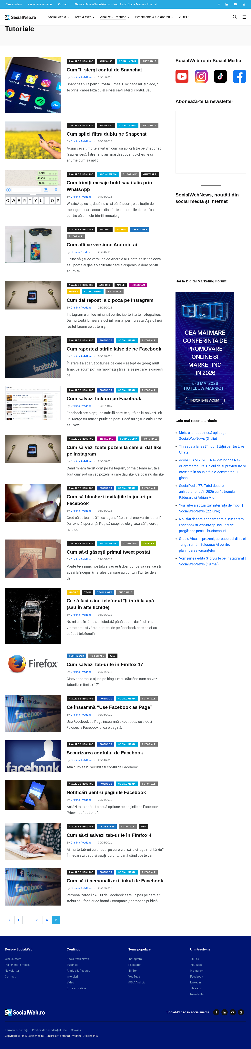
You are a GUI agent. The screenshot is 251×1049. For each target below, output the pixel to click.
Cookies (76, 1030)
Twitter (148, 543)
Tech (87, 592)
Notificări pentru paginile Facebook (106, 792)
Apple (121, 285)
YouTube (134, 976)
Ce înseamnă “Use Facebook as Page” (109, 707)
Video (70, 982)
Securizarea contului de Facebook (105, 752)
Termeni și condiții (16, 1030)
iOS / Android (137, 982)
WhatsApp (150, 174)
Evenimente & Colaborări (152, 17)
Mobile (121, 229)
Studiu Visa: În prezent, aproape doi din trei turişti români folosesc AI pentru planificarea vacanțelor (212, 544)
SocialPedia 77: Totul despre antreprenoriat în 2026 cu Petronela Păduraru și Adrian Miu (207, 491)
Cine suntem (14, 4)
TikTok (132, 970)
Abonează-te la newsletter (204, 101)
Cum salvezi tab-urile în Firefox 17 (105, 664)
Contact (63, 4)
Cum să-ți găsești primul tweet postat (108, 552)
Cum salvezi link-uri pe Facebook (104, 398)
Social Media (57, 17)
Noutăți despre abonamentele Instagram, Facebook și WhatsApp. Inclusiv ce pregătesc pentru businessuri (211, 525)
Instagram (138, 285)
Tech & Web (83, 17)
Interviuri (72, 976)
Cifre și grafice (76, 988)
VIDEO (183, 17)
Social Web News (78, 959)
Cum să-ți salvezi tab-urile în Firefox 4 (109, 835)
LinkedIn (195, 982)
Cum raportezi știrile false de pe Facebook (114, 348)
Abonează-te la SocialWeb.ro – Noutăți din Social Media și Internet (116, 4)
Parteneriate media (40, 4)
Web (112, 656)
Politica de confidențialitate (49, 1030)
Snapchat (106, 61)
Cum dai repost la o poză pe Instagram (110, 300)
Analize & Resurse (113, 17)
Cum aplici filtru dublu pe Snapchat (106, 134)
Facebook (105, 340)
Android (104, 229)
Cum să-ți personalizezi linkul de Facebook (115, 880)
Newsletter (12, 970)
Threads (195, 988)
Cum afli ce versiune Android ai (102, 244)
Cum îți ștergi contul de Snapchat (104, 69)
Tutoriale (149, 61)
